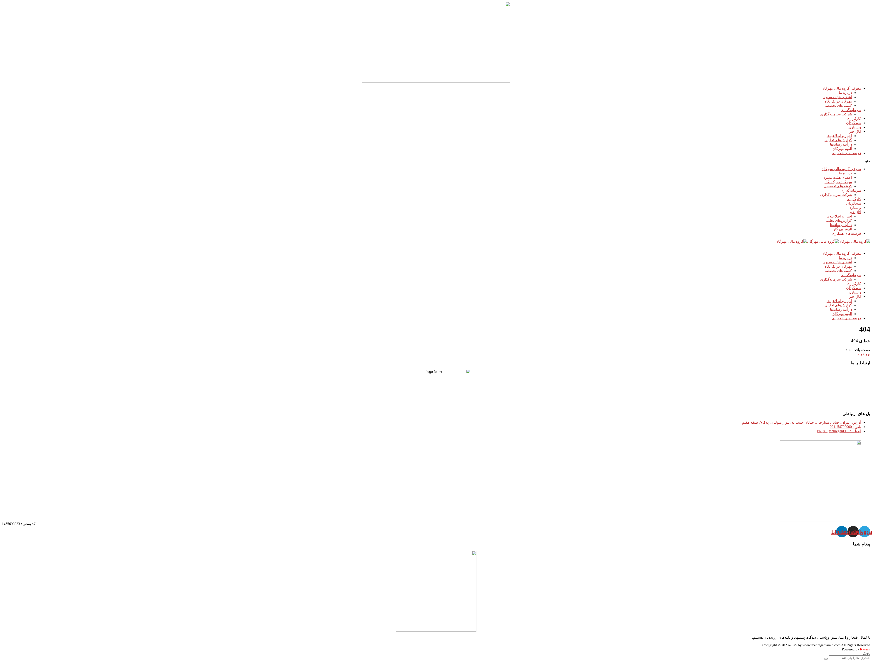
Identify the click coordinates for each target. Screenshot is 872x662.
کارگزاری (854, 118)
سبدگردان (853, 123)
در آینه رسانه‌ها (841, 144)
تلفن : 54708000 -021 (845, 427)
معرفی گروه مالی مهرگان (841, 88)
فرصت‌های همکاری (846, 153)
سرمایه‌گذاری (851, 110)
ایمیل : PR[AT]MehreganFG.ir (839, 431)
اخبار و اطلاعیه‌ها (839, 136)
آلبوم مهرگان (842, 149)
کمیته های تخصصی (838, 105)
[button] (436, 161)
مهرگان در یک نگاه (838, 101)
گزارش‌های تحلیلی (838, 140)
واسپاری (854, 127)
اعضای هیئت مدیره (837, 97)
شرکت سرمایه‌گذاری (836, 114)
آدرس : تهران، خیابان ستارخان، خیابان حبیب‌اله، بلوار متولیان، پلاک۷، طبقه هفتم (801, 422)
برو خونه (863, 354)
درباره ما (845, 93)
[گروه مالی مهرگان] (854, 241)
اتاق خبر (855, 131)
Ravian (865, 649)
